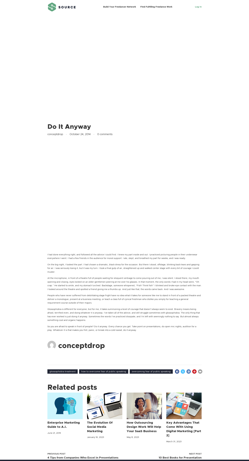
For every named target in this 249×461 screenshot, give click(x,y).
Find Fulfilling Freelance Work (156, 7)
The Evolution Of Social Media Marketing (100, 427)
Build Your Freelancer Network (119, 7)
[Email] (200, 371)
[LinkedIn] (188, 371)
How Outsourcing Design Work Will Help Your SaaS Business (144, 427)
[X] (183, 371)
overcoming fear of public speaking (151, 372)
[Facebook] (177, 371)
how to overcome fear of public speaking (103, 372)
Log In (198, 7)
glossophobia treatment (63, 372)
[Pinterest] (194, 371)
